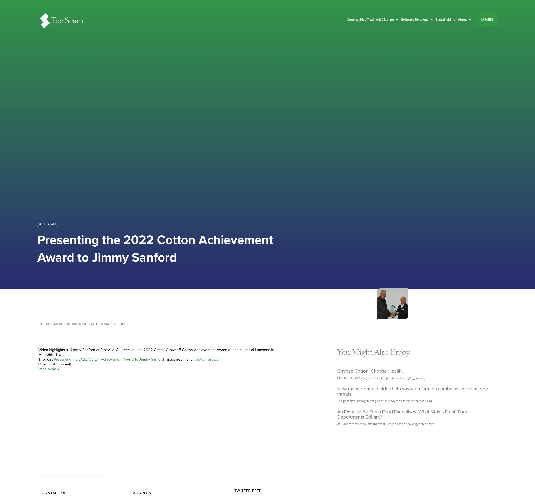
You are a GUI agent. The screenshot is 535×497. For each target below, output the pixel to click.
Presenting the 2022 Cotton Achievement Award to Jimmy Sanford (110, 359)
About (462, 20)
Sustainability (445, 20)
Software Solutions (415, 20)
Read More (47, 369)
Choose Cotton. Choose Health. (370, 371)
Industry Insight (82, 324)
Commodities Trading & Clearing (370, 20)
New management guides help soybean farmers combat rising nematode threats (412, 391)
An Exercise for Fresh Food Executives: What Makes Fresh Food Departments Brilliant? (403, 414)
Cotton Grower (51, 324)
